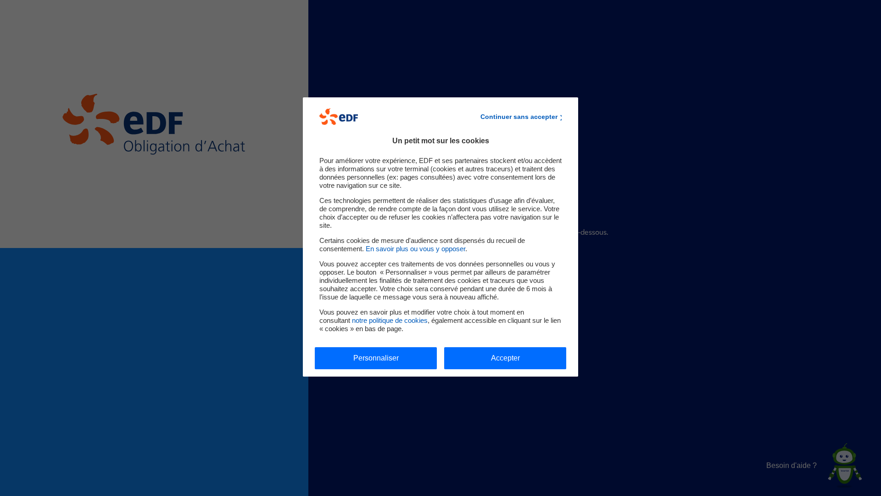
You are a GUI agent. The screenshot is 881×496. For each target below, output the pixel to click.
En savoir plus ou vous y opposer (415, 249)
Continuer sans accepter (519, 116)
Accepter (505, 358)
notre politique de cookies (390, 320)
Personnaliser (376, 358)
